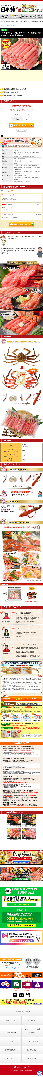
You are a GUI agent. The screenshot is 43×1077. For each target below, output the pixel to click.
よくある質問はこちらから (21, 1011)
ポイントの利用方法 (32, 1041)
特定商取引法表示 (10, 1050)
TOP (2, 25)
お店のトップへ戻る (10, 1020)
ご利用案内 (10, 1041)
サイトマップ (11, 1059)
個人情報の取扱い (32, 1050)
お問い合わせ (32, 1059)
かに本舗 (7, 25)
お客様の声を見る (10, 1032)
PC (29, 1067)
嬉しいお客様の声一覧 (21, 224)
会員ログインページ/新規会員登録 (32, 1030)
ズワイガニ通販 (15, 25)
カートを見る (32, 1020)
